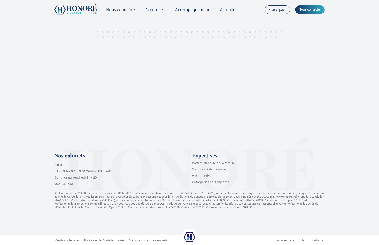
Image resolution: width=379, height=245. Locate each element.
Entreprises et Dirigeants (210, 182)
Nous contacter (313, 240)
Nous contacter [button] (310, 9)
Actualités (229, 9)
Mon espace (285, 240)
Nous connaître (120, 9)
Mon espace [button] (277, 9)
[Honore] (75, 9)
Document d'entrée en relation (150, 240)
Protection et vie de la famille (213, 163)
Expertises (155, 9)
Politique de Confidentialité (104, 240)
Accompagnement (192, 9)
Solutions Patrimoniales (209, 169)
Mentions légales (67, 240)
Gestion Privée (202, 175)
